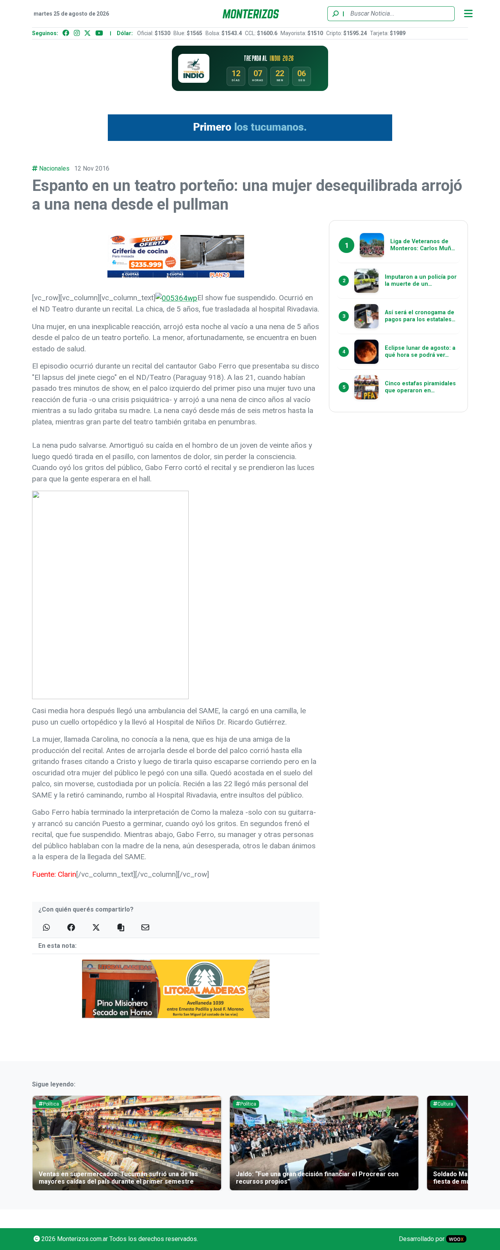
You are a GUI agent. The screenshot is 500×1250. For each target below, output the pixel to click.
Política (51, 1104)
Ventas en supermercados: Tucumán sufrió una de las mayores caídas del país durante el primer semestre (118, 1177)
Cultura (445, 1104)
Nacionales (54, 168)
